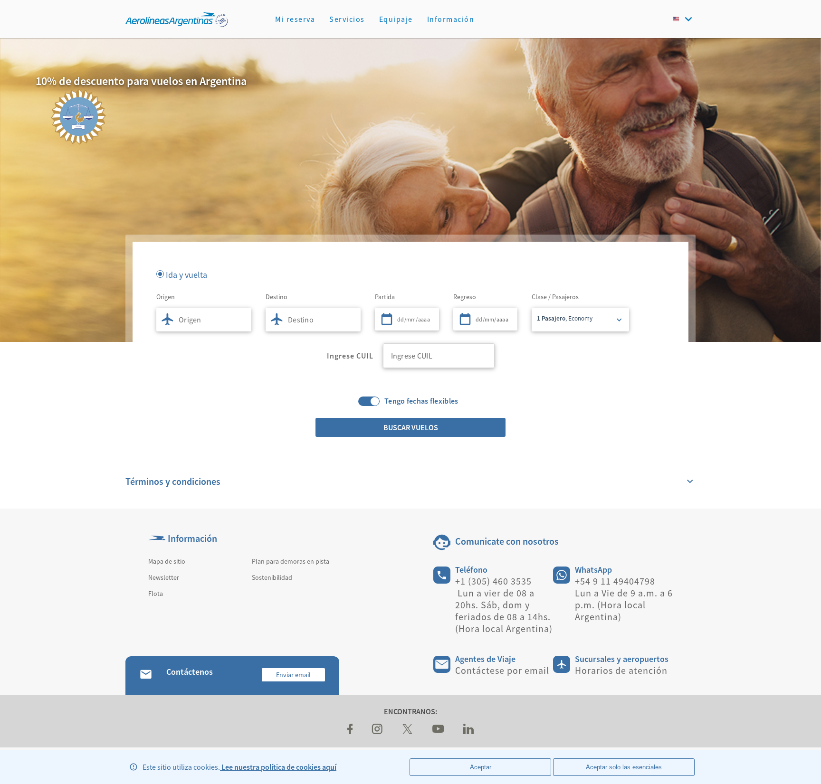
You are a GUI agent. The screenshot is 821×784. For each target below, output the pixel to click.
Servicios (347, 19)
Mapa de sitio (166, 561)
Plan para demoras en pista (290, 561)
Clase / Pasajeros (555, 297)
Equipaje (396, 19)
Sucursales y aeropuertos (621, 658)
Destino (276, 297)
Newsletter (163, 577)
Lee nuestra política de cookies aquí (278, 767)
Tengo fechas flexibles (421, 401)
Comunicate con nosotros (507, 541)
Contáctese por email (502, 670)
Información (451, 19)
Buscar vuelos (410, 427)
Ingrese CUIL (350, 355)
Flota (155, 593)
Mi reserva (295, 19)
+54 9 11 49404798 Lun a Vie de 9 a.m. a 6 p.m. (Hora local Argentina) (624, 599)
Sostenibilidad (272, 577)
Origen (165, 297)
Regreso (464, 297)
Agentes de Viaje (485, 658)
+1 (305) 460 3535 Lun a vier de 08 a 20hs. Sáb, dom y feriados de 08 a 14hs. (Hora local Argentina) (504, 604)
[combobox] (203, 319)
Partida (385, 297)
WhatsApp (593, 569)
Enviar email (293, 675)
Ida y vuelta (186, 274)
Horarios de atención (621, 670)
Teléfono (471, 569)
